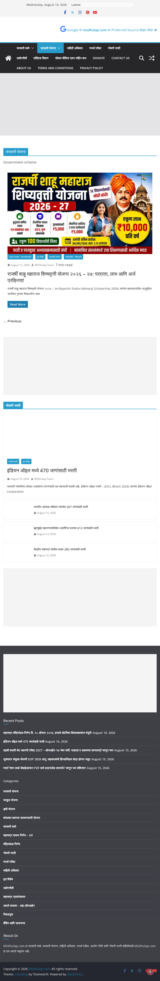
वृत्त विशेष (40, 256)
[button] (31, 48)
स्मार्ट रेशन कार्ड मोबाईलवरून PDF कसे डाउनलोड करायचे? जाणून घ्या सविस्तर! (44, 768)
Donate (99, 58)
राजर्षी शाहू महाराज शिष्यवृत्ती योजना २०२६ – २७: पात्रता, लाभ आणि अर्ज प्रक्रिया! (71, 277)
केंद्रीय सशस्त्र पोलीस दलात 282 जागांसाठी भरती (60, 549)
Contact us (120, 58)
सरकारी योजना (48, 48)
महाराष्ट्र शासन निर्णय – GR (18, 835)
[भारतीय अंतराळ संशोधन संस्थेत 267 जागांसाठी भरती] (16, 509)
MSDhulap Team (44, 265)
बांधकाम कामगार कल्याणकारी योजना (21, 818)
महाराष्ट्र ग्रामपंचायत (14, 897)
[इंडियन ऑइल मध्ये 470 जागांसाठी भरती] (80, 433)
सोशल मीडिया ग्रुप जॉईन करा (70, 58)
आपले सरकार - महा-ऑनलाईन (20, 256)
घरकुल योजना (10, 800)
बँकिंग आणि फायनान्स (14, 923)
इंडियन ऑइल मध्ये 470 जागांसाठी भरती (42, 470)
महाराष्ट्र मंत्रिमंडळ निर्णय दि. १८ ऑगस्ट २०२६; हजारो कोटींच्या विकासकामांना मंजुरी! (47, 733)
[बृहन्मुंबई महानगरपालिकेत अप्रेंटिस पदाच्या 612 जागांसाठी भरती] (16, 531)
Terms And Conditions (55, 68)
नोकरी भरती (114, 48)
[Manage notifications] (150, 972)
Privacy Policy (91, 68)
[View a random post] (152, 58)
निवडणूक (8, 914)
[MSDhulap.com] (8, 58)
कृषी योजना (9, 809)
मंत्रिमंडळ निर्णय (11, 844)
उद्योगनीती (22, 58)
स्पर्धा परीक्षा (95, 48)
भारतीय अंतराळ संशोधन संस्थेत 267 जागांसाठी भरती (61, 507)
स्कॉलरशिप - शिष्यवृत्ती (73, 256)
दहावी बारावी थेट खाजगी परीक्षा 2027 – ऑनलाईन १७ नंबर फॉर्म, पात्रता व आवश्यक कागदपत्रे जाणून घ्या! (58, 750)
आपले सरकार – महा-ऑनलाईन (19, 905)
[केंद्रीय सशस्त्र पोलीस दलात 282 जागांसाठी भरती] (16, 552)
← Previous (12, 321)
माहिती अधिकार (75, 48)
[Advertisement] (80, 104)
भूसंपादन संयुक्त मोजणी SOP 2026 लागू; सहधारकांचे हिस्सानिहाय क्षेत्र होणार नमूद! (47, 759)
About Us (24, 68)
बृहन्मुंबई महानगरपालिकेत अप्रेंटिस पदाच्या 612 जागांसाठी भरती (66, 528)
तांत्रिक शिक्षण (41, 58)
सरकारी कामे (23, 48)
